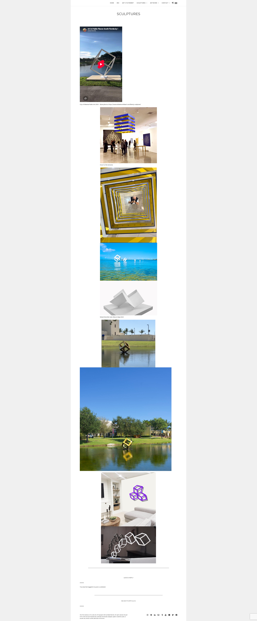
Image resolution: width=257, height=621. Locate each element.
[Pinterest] (151, 615)
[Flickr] (169, 615)
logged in (90, 587)
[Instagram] (147, 615)
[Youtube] (165, 615)
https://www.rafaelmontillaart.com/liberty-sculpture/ (125, 104)
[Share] (172, 3)
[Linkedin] (155, 615)
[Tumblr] (162, 615)
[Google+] (158, 615)
